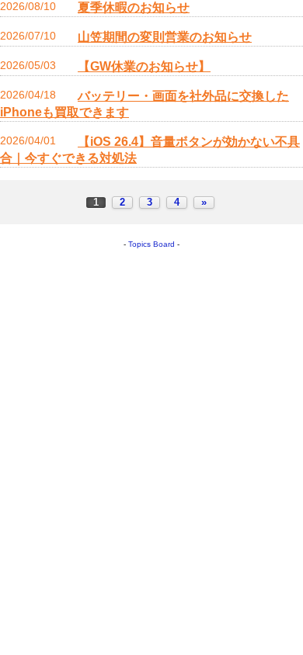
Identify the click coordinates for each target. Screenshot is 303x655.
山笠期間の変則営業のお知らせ (165, 36)
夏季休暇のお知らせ (134, 7)
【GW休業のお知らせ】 (144, 66)
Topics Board (151, 244)
